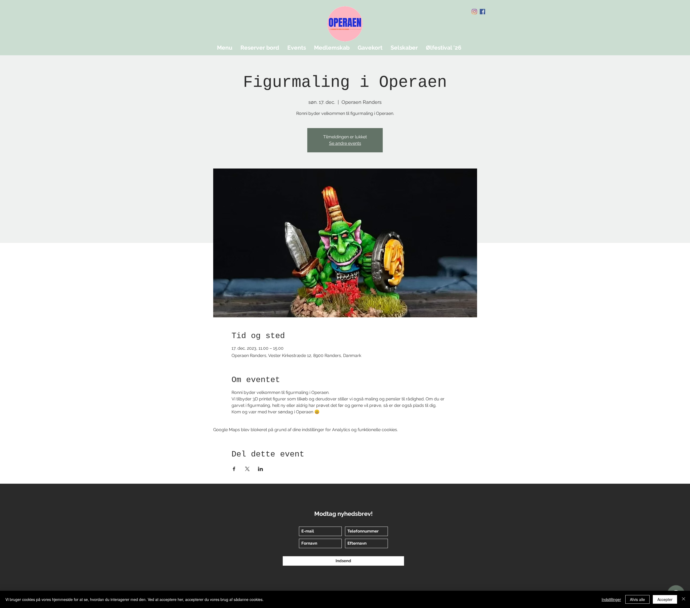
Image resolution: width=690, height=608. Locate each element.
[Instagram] (474, 11)
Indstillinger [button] (611, 599)
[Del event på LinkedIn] (260, 469)
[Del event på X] (247, 469)
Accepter (664, 599)
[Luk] (683, 599)
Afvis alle (637, 599)
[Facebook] (482, 11)
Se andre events (345, 143)
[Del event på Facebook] (234, 469)
